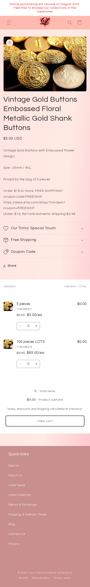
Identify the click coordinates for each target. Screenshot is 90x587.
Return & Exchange (22, 504)
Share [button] (12, 265)
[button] (9, 22)
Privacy (13, 543)
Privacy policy (62, 578)
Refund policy (41, 578)
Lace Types (16, 485)
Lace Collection (19, 495)
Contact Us (16, 534)
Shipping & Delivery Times (27, 514)
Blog (11, 524)
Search (13, 465)
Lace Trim (34, 573)
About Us (15, 475)
